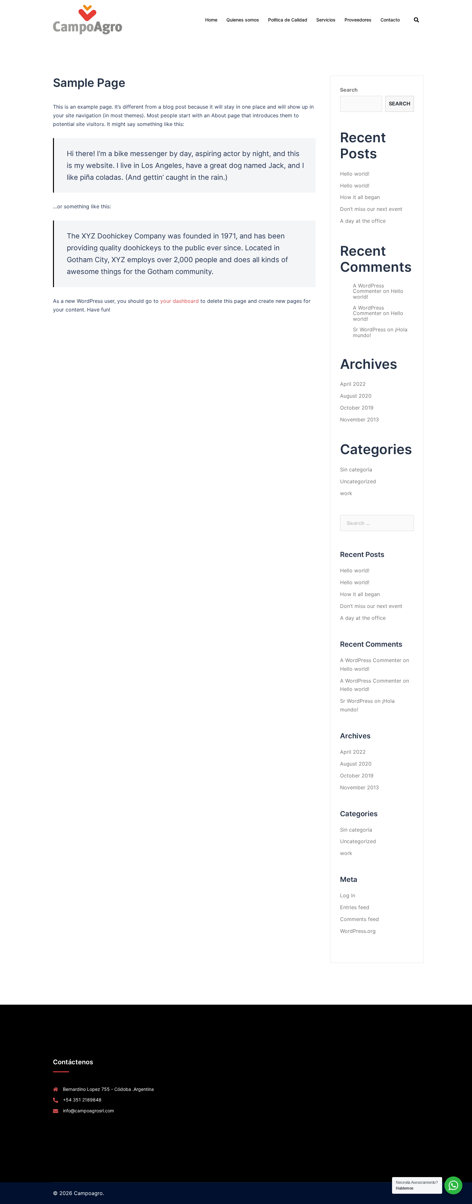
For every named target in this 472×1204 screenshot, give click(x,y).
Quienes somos (242, 19)
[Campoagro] (87, 19)
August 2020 (355, 396)
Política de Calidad (287, 19)
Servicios (326, 19)
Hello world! (354, 173)
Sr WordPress (369, 329)
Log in (347, 895)
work (346, 493)
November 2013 (359, 419)
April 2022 (353, 384)
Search (349, 90)
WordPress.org (358, 931)
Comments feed (359, 919)
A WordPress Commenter (368, 288)
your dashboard (179, 301)
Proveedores (358, 19)
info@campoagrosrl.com (88, 1110)
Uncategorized (358, 481)
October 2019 (356, 407)
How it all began (360, 197)
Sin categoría (356, 469)
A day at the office (363, 221)
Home (211, 19)
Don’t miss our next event (371, 209)
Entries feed (354, 907)
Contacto (390, 19)
